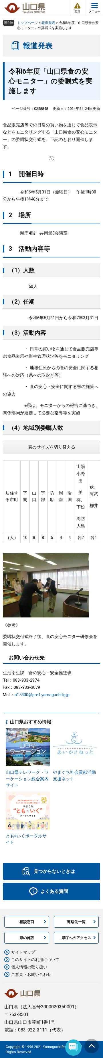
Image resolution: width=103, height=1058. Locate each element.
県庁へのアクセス (76, 938)
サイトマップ (23, 952)
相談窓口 (26, 922)
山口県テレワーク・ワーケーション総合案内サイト (27, 779)
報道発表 (48, 23)
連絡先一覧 (76, 922)
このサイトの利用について (35, 959)
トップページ (27, 23)
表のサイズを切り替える (51, 447)
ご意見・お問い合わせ (31, 974)
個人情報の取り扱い (29, 967)
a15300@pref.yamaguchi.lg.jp (42, 694)
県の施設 (26, 938)
